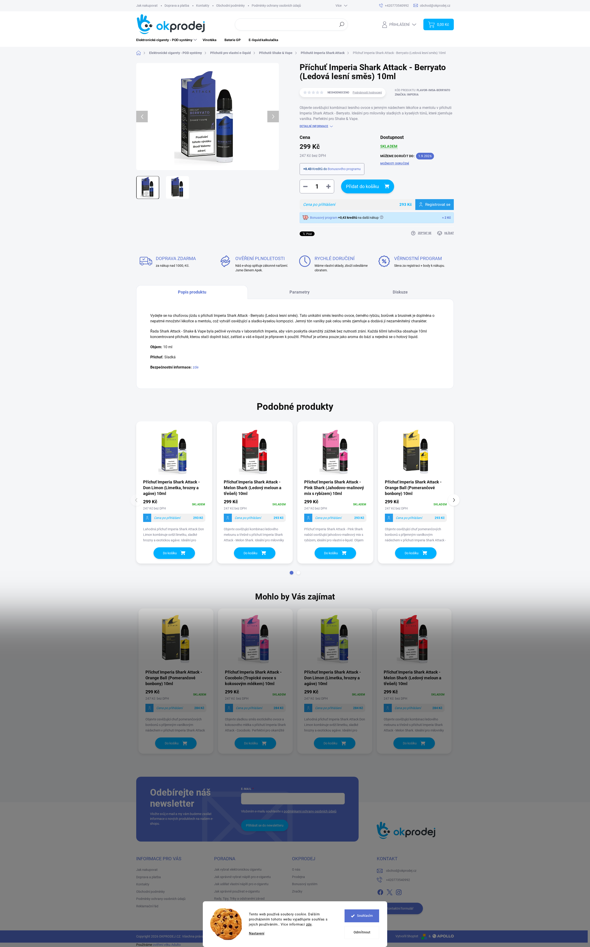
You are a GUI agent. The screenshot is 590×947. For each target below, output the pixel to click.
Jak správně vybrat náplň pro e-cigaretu (242, 877)
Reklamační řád (147, 906)
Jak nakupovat (147, 5)
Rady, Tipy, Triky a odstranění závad (239, 898)
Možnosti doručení (394, 163)
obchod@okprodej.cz (401, 870)
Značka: (407, 94)
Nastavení (256, 933)
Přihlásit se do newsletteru (264, 825)
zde (309, 924)
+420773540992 (398, 880)
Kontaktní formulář (399, 908)
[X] (389, 891)
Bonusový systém (304, 884)
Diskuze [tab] (400, 292)
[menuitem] (167, 40)
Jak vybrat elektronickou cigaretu (238, 869)
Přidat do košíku (362, 186)
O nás (296, 869)
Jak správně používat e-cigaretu (237, 891)
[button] (291, 572)
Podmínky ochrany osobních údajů (276, 5)
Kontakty (202, 5)
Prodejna (298, 877)
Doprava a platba (177, 5)
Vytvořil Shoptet (406, 936)
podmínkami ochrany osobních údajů (310, 811)
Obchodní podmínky (230, 5)
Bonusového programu (344, 169)
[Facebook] (380, 891)
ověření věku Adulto (167, 945)
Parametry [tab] (299, 292)
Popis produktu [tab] (192, 292)
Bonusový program (323, 217)
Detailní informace (314, 126)
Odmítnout (362, 932)
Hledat (342, 24)
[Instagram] (398, 891)
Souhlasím (365, 915)
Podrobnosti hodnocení (367, 92)
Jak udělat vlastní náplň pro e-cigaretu (241, 884)
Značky (297, 891)
